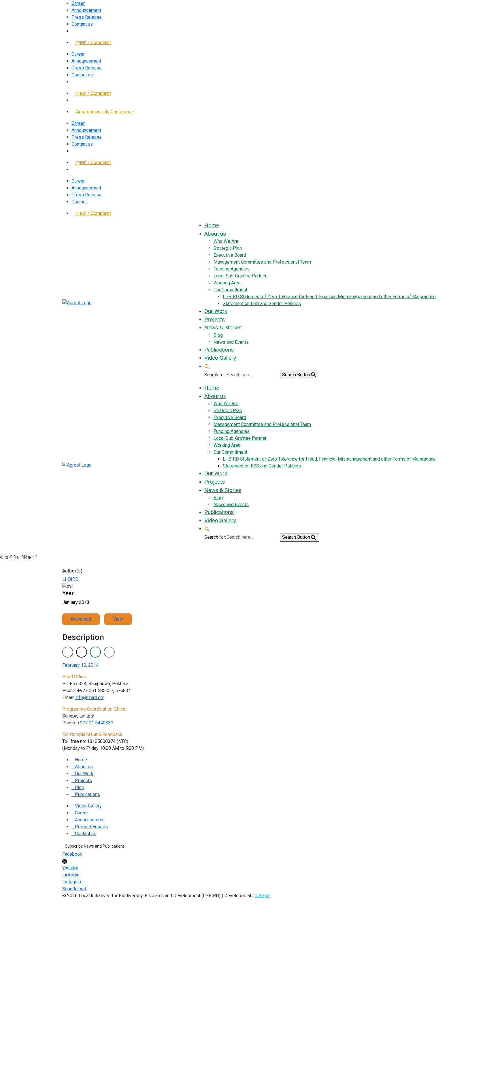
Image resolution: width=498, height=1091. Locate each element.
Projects (83, 780)
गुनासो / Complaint (93, 42)
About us (84, 766)
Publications (87, 794)
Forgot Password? (28, 977)
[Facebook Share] (67, 652)
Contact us (82, 24)
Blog (79, 787)
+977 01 (95, 723)
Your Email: (20, 1053)
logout (126, 921)
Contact (79, 201)
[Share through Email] (109, 652)
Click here (336, 1035)
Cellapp (262, 895)
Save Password (30, 989)
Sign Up (58, 977)
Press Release (86, 17)
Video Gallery (88, 806)
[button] (207, 366)
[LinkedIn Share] (95, 652)
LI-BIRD (70, 579)
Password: (20, 963)
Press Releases (91, 826)
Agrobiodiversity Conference (104, 111)
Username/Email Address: (35, 955)
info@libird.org (90, 697)
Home (81, 760)
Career (78, 3)
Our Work (84, 773)
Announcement (86, 10)
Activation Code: (25, 1068)
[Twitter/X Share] (81, 652)
